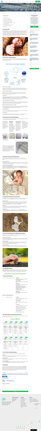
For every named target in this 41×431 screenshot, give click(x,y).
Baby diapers (4, 366)
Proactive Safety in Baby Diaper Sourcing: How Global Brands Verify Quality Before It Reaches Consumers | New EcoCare (34, 51)
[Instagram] (22, 426)
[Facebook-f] (16, 426)
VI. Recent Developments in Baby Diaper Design (9, 22)
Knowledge (23, 1)
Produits (19, 1)
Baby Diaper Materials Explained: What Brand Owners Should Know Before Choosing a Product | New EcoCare (34, 35)
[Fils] (24, 426)
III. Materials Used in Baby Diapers (8, 19)
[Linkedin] (20, 426)
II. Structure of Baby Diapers (7, 18)
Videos (27, 1)
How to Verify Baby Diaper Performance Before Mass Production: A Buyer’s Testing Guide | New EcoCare (33, 47)
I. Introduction (5, 17)
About (9, 1)
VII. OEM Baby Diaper (6, 23)
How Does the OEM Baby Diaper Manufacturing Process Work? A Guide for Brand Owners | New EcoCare (34, 39)
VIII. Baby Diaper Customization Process (8, 24)
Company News (9, 8)
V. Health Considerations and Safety (8, 21)
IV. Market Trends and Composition (8, 20)
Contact (33, 1)
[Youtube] (18, 426)
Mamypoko (21, 162)
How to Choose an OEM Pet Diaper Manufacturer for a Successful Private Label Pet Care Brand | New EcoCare (34, 55)
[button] (3, 376)
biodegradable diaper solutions (16, 35)
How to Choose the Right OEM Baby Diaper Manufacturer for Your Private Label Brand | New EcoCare (34, 43)
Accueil (6, 1)
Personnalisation (13, 1)
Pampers (17, 162)
